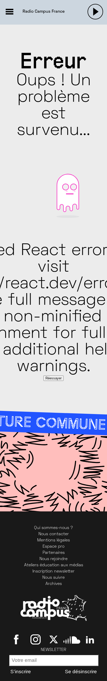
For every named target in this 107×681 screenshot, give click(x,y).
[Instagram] (35, 639)
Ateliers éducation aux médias (53, 565)
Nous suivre (53, 577)
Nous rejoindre (53, 559)
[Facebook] (17, 639)
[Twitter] (53, 639)
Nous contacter (53, 534)
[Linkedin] (90, 639)
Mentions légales (53, 540)
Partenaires (54, 553)
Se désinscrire (81, 671)
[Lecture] (95, 11)
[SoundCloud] (71, 639)
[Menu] (9, 11)
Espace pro (53, 546)
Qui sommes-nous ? (53, 528)
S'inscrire (20, 671)
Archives (53, 584)
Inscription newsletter (53, 571)
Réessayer (53, 378)
